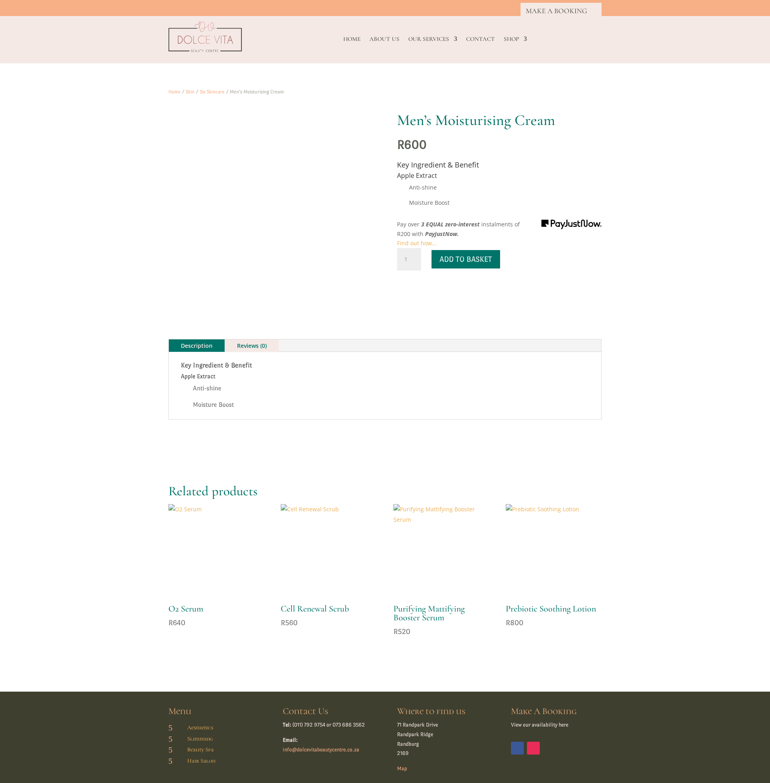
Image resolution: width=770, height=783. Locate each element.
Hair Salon (201, 760)
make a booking (556, 10)
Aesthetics (200, 727)
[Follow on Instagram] (533, 748)
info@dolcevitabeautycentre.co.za (321, 750)
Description (197, 345)
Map (402, 768)
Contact (480, 39)
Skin (190, 92)
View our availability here (539, 725)
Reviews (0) (252, 345)
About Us (384, 39)
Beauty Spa (200, 749)
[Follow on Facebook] (517, 748)
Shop (511, 39)
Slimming (200, 738)
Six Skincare (212, 92)
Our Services (428, 39)
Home (352, 39)
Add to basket (466, 259)
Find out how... (417, 243)
